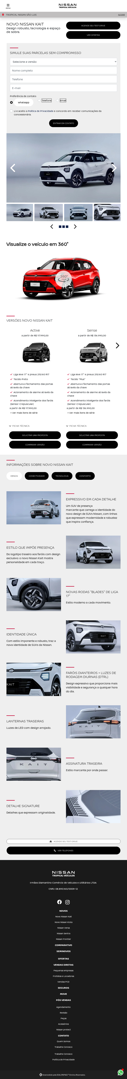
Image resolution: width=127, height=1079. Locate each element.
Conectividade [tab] (37, 476)
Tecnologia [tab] (62, 476)
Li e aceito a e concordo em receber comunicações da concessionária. (57, 112)
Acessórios (63, 1024)
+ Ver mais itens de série (24, 412)
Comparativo (63, 945)
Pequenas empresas (63, 970)
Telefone (46, 100)
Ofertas (63, 958)
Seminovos (64, 951)
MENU (8, 8)
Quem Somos (63, 1041)
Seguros (63, 987)
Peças (63, 1018)
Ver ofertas (93, 35)
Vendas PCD (63, 981)
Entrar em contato (63, 123)
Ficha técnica (20, 425)
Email (63, 100)
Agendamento (63, 1007)
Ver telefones (65, 850)
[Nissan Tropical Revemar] (68, 5)
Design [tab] (14, 476)
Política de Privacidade (40, 111)
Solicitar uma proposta (35, 435)
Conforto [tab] (85, 476)
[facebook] (60, 902)
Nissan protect (63, 1029)
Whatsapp (23, 102)
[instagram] (67, 902)
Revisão (63, 1012)
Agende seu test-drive (93, 25)
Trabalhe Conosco (63, 1047)
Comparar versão (35, 444)
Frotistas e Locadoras (63, 976)
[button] (13, 168)
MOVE (63, 993)
